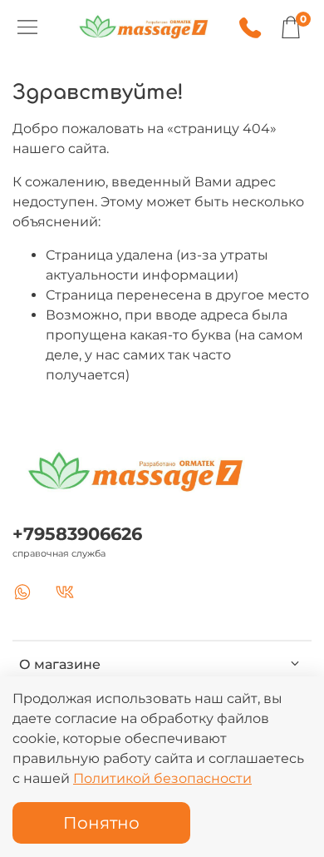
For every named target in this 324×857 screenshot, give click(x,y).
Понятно (101, 823)
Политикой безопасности (162, 778)
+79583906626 (77, 533)
